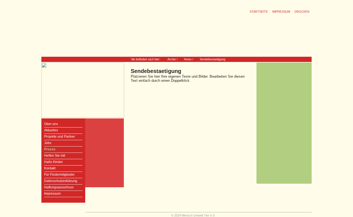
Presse (49, 149)
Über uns (51, 124)
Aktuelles (51, 130)
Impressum (281, 11)
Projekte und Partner (59, 137)
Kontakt (49, 168)
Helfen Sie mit (54, 156)
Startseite (259, 11)
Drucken (302, 11)
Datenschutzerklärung (60, 181)
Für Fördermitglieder (59, 175)
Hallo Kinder (53, 162)
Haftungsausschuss (59, 187)
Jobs (47, 143)
